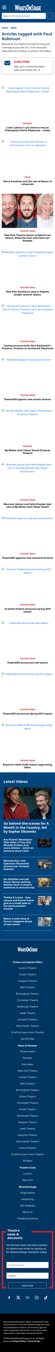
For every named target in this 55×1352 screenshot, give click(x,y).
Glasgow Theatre (27, 980)
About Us (27, 1212)
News (14, 27)
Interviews (27, 1064)
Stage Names (27, 1192)
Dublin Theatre (27, 974)
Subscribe (27, 1285)
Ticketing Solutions (27, 1218)
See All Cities (27, 1038)
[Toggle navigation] (2, 7)
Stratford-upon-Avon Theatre (27, 1032)
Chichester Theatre (27, 1000)
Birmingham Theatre (27, 993)
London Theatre (27, 968)
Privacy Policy (18, 1341)
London (27, 1173)
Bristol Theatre (27, 1096)
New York (27, 1180)
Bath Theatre (27, 987)
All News (27, 1160)
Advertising (27, 1199)
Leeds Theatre (27, 1013)
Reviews (27, 123)
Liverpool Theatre (27, 1019)
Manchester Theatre (27, 1025)
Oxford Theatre (27, 1147)
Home (5, 27)
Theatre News (27, 231)
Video (27, 177)
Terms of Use (34, 1341)
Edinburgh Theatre (27, 1006)
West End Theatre (27, 1070)
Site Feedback (27, 1205)
